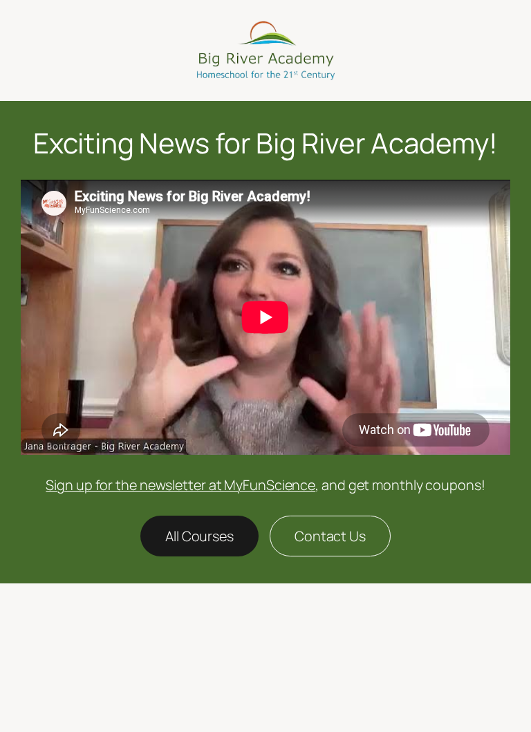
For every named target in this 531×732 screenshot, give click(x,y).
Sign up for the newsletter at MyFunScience (180, 485)
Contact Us (330, 536)
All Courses (199, 536)
